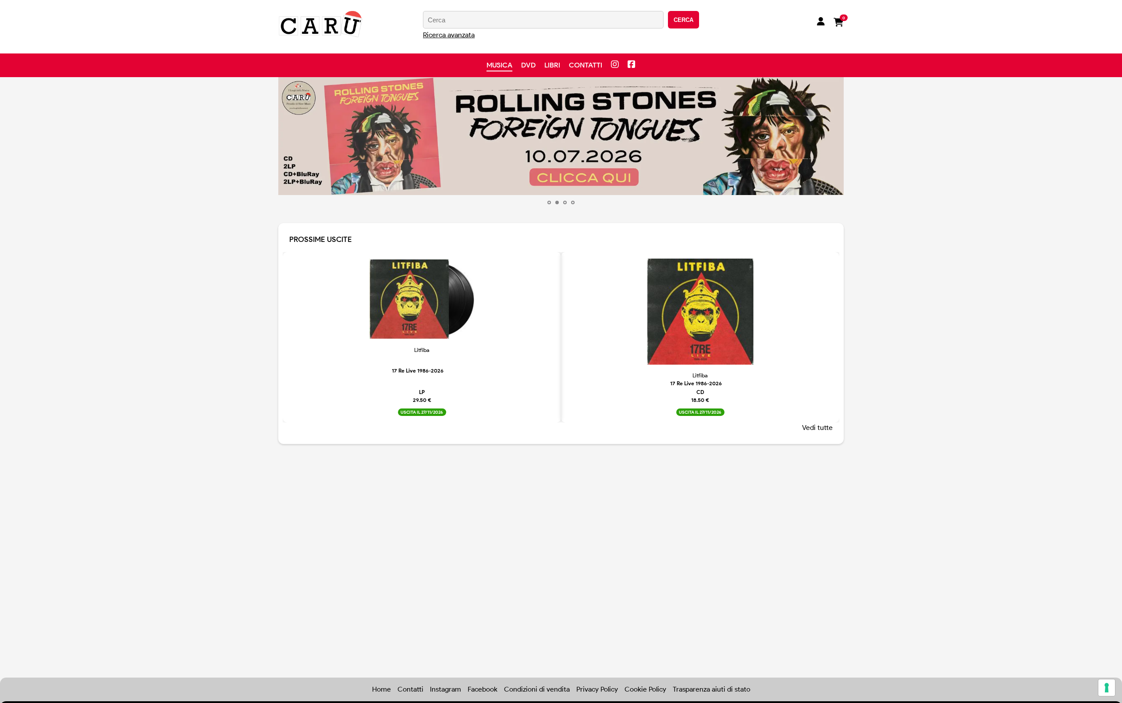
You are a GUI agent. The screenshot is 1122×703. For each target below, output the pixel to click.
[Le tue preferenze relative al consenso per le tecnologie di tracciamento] (1106, 687)
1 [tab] (549, 202)
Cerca (683, 20)
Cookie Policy (645, 689)
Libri (552, 65)
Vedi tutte (817, 427)
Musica (499, 65)
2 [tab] (557, 202)
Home (381, 689)
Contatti (585, 65)
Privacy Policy (597, 689)
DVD (528, 65)
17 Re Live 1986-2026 (418, 370)
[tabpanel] (561, 136)
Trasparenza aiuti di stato (711, 689)
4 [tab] (573, 202)
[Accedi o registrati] (821, 22)
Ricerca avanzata (449, 35)
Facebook (482, 689)
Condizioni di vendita (537, 689)
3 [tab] (565, 202)
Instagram (445, 689)
